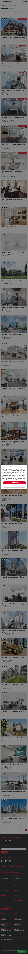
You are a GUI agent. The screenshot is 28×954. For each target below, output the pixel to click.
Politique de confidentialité (12, 479)
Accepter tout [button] (14, 482)
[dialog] (14, 477)
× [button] (25, 466)
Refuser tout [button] (14, 486)
